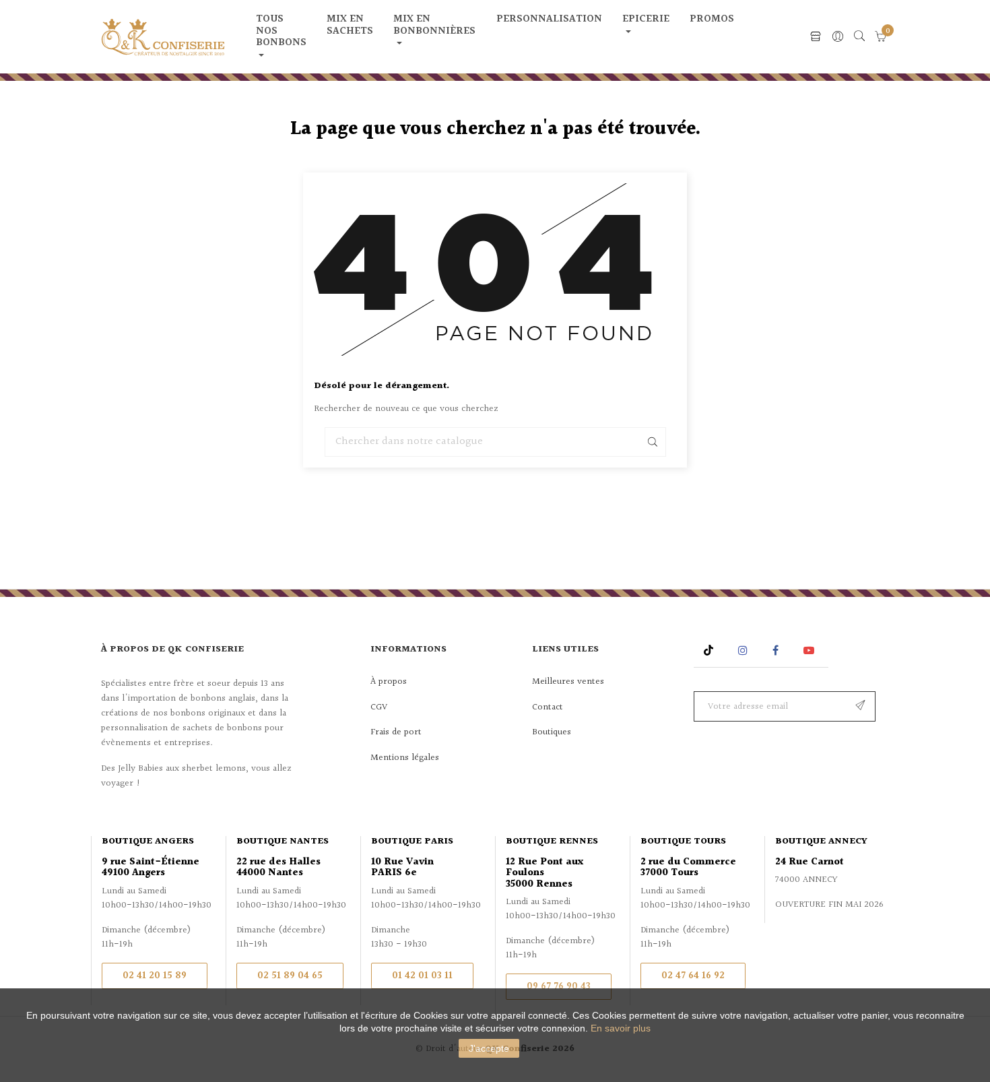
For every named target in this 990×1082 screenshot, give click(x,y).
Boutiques (551, 732)
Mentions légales (404, 758)
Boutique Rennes (552, 841)
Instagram (744, 650)
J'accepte (489, 1048)
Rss (710, 650)
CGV (378, 707)
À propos (388, 681)
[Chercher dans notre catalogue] (859, 37)
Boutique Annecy (821, 841)
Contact (547, 707)
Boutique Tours (683, 841)
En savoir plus (621, 1028)
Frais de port (396, 732)
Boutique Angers (148, 841)
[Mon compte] (837, 37)
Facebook (775, 650)
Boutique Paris (412, 841)
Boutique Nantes (282, 841)
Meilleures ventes (568, 681)
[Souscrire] (860, 706)
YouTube (811, 650)
